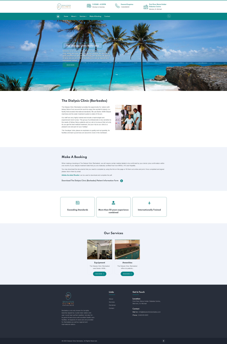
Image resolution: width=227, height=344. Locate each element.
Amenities (127, 263)
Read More (70, 65)
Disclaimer (112, 305)
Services (112, 302)
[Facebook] (163, 341)
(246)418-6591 (143, 315)
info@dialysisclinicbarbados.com (149, 312)
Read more (98, 274)
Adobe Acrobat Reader (71, 175)
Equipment (99, 263)
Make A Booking (74, 157)
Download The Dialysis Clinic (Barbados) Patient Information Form (90, 181)
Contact (111, 308)
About (111, 299)
